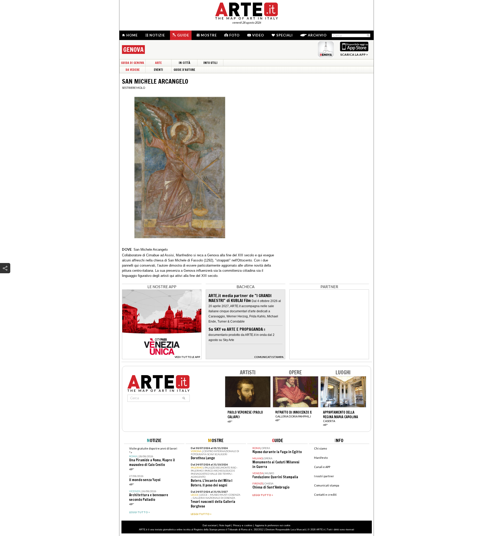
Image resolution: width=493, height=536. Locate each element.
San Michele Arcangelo (151, 249)
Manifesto (321, 457)
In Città (184, 63)
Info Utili (210, 63)
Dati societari (210, 525)
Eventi (158, 69)
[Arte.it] (246, 10)
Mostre (209, 35)
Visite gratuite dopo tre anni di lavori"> (153, 457)
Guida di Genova (132, 63)
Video (258, 35)
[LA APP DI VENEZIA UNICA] (161, 358)
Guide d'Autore (184, 69)
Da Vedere (133, 69)
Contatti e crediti (325, 494)
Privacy (237, 525)
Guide (183, 35)
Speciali (284, 35)
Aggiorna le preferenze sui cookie (272, 525)
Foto (234, 35)
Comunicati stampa (326, 485)
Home (132, 35)
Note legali (225, 525)
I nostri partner (324, 476)
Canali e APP (322, 467)
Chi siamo (320, 448)
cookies (248, 525)
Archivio (317, 35)
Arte (158, 63)
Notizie (157, 35)
